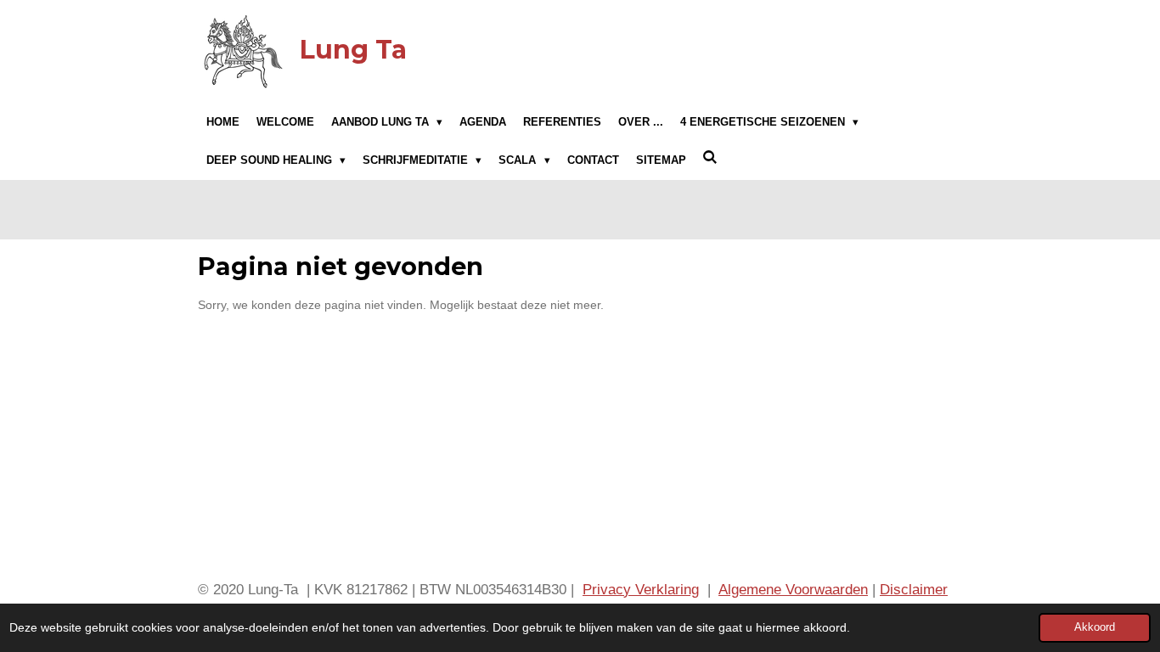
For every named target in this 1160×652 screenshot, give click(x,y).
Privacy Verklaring (641, 590)
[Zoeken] (711, 158)
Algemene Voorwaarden (793, 590)
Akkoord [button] (1094, 627)
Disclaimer (914, 590)
